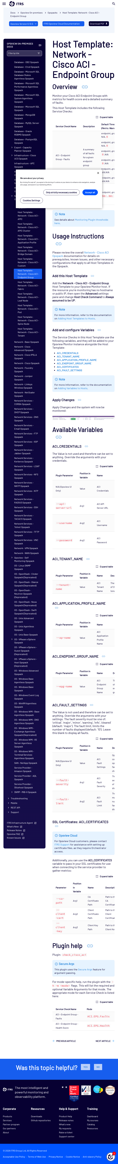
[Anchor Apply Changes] (79, 400)
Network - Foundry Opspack (23, 369)
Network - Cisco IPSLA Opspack (25, 356)
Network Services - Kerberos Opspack (24, 460)
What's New (13, 826)
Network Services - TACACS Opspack (24, 517)
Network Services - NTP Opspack (26, 492)
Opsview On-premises (31, 12)
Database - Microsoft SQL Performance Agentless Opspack (26, 86)
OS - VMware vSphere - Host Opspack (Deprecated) (25, 662)
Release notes (66, 1120)
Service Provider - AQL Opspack (25, 777)
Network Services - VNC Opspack (26, 542)
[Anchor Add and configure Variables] (99, 330)
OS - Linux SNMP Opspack (22, 567)
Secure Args (85, 969)
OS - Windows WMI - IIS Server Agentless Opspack (25, 743)
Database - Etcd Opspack (26, 66)
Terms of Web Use (37, 1156)
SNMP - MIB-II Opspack (25, 792)
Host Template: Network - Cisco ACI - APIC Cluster (28, 227)
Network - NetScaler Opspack (24, 394)
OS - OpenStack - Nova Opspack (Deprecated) (25, 603)
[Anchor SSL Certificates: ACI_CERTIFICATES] (56, 826)
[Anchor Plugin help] (90, 945)
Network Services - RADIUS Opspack (24, 501)
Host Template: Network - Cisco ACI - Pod (28, 309)
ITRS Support (62, 844)
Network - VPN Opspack (26, 548)
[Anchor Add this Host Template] (92, 276)
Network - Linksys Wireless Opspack (23, 386)
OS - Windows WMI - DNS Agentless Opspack (26, 721)
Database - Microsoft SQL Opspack (26, 108)
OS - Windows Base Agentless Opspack (24, 680)
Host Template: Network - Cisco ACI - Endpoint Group (28, 274)
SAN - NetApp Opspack (25, 763)
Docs (12, 12)
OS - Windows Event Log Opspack (26, 697)
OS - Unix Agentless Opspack (24, 628)
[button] (110, 1157)
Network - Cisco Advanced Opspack (23, 348)
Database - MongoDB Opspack (24, 116)
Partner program (11, 1124)
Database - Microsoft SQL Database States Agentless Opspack (26, 75)
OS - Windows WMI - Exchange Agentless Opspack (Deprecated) (25, 731)
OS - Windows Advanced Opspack (26, 672)
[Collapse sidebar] (40, 45)
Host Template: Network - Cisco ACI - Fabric (28, 285)
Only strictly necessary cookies (61, 192)
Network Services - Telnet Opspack (24, 525)
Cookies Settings (31, 200)
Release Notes (14, 830)
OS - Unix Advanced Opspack (24, 620)
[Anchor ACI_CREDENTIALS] (86, 446)
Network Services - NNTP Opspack (24, 484)
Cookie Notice (73, 1156)
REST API (15, 807)
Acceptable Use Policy (14, 1156)
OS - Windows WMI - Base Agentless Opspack (26, 713)
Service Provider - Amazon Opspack (23, 769)
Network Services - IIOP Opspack (26, 443)
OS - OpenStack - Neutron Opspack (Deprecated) (23, 593)
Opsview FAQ (13, 834)
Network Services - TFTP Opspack (26, 533)
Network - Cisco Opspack (26, 363)
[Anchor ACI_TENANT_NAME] (88, 559)
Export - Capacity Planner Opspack (23, 149)
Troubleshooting (19, 798)
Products (7, 1116)
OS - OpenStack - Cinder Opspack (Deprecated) (26, 575)
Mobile (14, 803)
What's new (65, 1124)
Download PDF (97, 23)
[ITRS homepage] (12, 3)
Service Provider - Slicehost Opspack (23, 786)
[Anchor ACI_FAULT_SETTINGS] (91, 705)
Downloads (36, 1116)
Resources (92, 1128)
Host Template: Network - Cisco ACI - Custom (28, 262)
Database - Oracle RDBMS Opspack (23, 133)
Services (7, 1120)
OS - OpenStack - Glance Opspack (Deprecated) (26, 584)
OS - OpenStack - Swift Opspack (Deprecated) (25, 612)
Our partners (9, 1128)
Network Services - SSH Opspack (26, 509)
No (98, 1067)
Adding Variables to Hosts (72, 388)
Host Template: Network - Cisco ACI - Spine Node (28, 320)
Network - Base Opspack (26, 341)
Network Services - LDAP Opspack (26, 468)
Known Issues (14, 837)
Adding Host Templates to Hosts (76, 318)
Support (15, 812)
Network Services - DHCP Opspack (24, 410)
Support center (66, 1136)
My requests (65, 1128)
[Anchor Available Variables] (58, 437)
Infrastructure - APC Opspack (24, 165)
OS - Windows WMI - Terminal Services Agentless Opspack (24, 754)
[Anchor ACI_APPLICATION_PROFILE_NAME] (56, 607)
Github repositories (41, 1120)
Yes (85, 1067)
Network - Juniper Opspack (23, 378)
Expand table (106, 117)
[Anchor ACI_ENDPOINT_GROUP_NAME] (103, 656)
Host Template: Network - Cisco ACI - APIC (28, 215)
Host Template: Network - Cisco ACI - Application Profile (28, 239)
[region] (59, 189)
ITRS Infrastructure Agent (20, 822)
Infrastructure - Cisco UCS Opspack (25, 157)
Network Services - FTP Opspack (26, 435)
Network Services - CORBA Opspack (24, 402)
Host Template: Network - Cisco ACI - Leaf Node (28, 297)
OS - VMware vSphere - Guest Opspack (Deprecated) (25, 650)
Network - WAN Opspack (26, 553)
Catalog (91, 1124)
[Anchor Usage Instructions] (58, 243)
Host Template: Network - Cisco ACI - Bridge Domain (28, 250)
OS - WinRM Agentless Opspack (25, 705)
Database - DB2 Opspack (26, 62)
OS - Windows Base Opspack (24, 689)
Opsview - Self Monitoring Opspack (24, 559)
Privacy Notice (56, 1156)
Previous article (66, 1041)
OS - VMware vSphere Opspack (25, 641)
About (6, 1132)
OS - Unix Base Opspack (26, 634)
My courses (92, 1120)
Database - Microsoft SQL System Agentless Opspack (26, 98)
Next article (103, 1041)
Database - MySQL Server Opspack (26, 125)
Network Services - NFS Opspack (26, 476)
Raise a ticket (66, 1132)
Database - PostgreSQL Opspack (25, 141)
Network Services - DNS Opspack (26, 419)
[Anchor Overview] (85, 86)
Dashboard (92, 1116)
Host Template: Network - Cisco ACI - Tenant (28, 332)
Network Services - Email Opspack (24, 427)
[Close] (98, 173)
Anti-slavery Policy (92, 1156)
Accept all (90, 192)
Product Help (65, 1116)
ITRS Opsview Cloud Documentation (62, 23)
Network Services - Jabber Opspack (24, 451)
